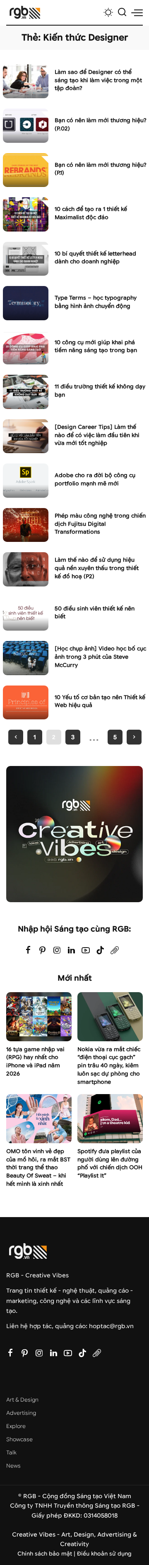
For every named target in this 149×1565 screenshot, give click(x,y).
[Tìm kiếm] (122, 12)
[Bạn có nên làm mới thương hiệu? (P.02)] (25, 126)
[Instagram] (57, 950)
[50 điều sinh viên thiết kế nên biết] (25, 614)
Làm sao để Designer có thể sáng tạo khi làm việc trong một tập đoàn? (98, 80)
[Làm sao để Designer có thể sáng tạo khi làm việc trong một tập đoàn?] (25, 81)
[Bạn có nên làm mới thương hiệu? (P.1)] (25, 170)
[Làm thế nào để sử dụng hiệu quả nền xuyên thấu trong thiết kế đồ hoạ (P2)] (25, 569)
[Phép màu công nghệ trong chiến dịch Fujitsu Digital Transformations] (25, 525)
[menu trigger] (137, 12)
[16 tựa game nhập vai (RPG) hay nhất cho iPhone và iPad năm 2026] (39, 1016)
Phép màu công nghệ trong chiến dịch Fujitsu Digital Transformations (100, 524)
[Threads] (115, 950)
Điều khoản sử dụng (104, 1553)
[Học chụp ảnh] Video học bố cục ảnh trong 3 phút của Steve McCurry (100, 657)
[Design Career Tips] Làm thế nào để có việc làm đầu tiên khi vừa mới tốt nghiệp (97, 435)
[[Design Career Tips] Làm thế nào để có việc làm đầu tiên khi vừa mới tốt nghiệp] (25, 436)
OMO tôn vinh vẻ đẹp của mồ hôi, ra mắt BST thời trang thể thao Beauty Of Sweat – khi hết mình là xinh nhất (38, 1167)
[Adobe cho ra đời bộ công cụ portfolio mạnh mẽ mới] (25, 480)
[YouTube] (86, 950)
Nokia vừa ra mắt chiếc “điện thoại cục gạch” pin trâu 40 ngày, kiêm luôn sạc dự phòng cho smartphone (108, 1065)
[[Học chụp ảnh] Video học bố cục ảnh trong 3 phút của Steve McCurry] (25, 658)
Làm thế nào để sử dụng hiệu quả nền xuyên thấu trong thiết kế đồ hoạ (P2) (97, 568)
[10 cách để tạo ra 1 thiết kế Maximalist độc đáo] (25, 214)
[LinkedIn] (71, 950)
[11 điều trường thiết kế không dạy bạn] (25, 392)
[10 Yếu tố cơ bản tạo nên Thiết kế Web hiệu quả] (25, 703)
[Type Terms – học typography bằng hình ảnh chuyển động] (25, 303)
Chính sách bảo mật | (47, 1553)
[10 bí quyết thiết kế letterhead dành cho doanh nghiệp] (25, 259)
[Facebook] (28, 950)
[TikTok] (100, 950)
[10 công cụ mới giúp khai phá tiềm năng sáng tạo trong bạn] (25, 348)
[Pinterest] (42, 950)
